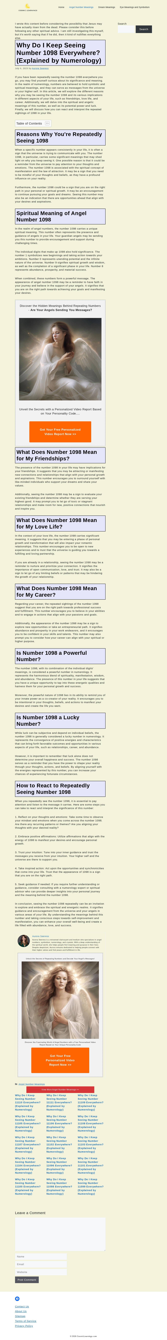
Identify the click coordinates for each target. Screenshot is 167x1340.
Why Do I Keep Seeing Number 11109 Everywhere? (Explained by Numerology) (90, 1102)
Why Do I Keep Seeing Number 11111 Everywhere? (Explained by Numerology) (59, 1102)
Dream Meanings (106, 7)
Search (122, 23)
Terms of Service (25, 1321)
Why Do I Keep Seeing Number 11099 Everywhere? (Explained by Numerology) (91, 1186)
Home (61, 7)
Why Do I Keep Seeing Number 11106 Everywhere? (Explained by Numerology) (59, 1123)
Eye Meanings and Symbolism (135, 7)
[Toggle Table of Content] (46, 123)
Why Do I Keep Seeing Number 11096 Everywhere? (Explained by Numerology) (59, 1165)
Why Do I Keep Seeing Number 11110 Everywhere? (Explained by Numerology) (28, 1102)
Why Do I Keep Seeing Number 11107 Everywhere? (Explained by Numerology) (28, 1144)
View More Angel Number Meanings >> (60, 1090)
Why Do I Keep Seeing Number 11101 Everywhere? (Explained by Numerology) (90, 1165)
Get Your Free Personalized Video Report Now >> (60, 432)
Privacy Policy (24, 1325)
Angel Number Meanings (81, 7)
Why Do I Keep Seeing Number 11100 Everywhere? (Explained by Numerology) (28, 1186)
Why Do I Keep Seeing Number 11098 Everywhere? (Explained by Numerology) (59, 1186)
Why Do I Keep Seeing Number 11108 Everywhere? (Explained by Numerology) (90, 1123)
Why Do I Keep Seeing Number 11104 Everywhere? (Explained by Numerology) (28, 1165)
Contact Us (22, 1306)
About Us (21, 1311)
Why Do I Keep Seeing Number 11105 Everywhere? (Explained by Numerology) (28, 1123)
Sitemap (20, 1316)
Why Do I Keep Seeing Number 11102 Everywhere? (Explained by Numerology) (59, 1144)
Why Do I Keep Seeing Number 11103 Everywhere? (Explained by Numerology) (90, 1144)
